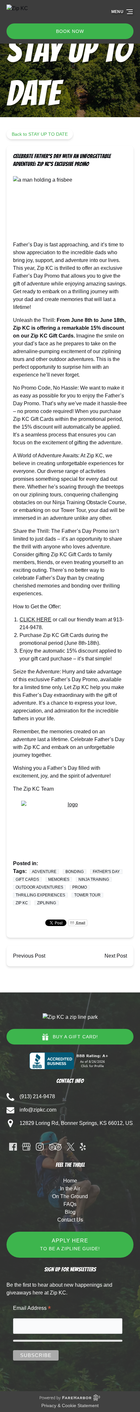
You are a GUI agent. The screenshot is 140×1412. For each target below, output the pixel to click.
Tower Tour (87, 895)
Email (80, 922)
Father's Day (106, 871)
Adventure (44, 871)
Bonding (74, 871)
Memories (58, 879)
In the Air (70, 1188)
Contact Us (70, 1220)
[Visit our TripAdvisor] (55, 1147)
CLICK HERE (35, 619)
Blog (70, 1212)
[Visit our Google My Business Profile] (26, 1147)
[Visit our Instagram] (40, 1147)
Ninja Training (93, 879)
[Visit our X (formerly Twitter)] (71, 1147)
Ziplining (46, 903)
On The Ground (70, 1196)
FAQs (70, 1204)
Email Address (32, 1308)
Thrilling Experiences (40, 895)
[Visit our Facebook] (13, 1147)
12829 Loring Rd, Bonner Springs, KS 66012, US (76, 1123)
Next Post (116, 956)
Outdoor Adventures (39, 887)
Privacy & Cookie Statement (70, 1405)
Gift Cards (27, 879)
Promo (79, 887)
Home (70, 1181)
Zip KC (22, 903)
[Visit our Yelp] (83, 1147)
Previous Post (29, 956)
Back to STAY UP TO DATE (40, 134)
